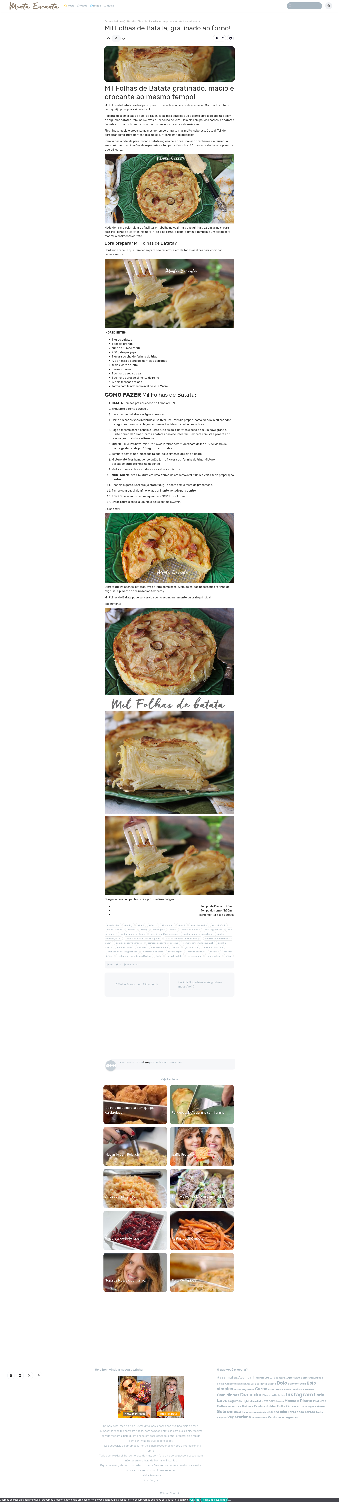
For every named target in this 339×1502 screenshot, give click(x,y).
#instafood (167, 925)
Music (110, 5)
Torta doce (296, 1412)
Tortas (310, 1412)
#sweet (131, 929)
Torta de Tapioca (184, 1280)
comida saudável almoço (132, 934)
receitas (214, 951)
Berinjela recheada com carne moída (198, 1196)
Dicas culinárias (273, 1395)
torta (158, 956)
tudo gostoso (214, 956)
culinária (141, 947)
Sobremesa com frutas (255, 1412)
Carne (261, 1388)
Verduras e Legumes (190, 21)
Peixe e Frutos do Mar (259, 1406)
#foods (153, 925)
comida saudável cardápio (164, 934)
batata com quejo (191, 929)
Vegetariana (239, 1417)
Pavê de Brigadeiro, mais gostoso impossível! (200, 984)
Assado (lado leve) (115, 21)
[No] (229, 1500)
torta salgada (194, 956)
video (228, 956)
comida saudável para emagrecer (143, 938)
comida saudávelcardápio (129, 943)
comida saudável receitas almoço (183, 938)
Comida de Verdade (303, 1389)
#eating (128, 925)
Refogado (310, 1406)
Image (97, 5)
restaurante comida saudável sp (134, 956)
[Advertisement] (169, 1029)
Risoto (321, 1406)
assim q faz (159, 929)
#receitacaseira (199, 925)
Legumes (235, 1401)
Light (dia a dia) (251, 1401)
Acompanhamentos (254, 1377)
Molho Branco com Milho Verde (137, 984)
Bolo (282, 1383)
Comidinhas (228, 1395)
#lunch (182, 925)
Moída (231, 1406)
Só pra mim (277, 1412)
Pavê (239, 1406)
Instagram (299, 1395)
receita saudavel (196, 951)
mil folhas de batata (153, 951)
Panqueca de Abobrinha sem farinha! (198, 1113)
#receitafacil (218, 925)
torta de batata (174, 956)
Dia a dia (142, 21)
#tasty (144, 929)
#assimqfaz (113, 925)
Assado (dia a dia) (235, 1383)
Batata (131, 21)
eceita (176, 947)
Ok (192, 1499)
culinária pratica (159, 947)
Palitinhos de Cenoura (187, 1238)
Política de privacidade (214, 1499)
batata (173, 929)
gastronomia (191, 947)
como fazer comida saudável (198, 943)
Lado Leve (155, 21)
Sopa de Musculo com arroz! (125, 1280)
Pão (288, 1406)
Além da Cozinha (278, 1378)
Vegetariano (170, 21)
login (146, 1062)
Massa (280, 1401)
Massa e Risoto (298, 1401)
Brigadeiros (248, 1389)
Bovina (237, 1389)
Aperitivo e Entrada (300, 1377)
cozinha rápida (124, 947)
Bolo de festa (297, 1383)
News (70, 5)
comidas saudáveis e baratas (163, 943)
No (197, 1499)
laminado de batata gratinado (122, 951)
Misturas (319, 1401)
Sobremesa (229, 1411)
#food (141, 925)
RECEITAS (298, 1406)
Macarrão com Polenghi (122, 1154)
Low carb (269, 1401)
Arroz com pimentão (120, 1196)
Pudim (281, 1406)
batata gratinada (213, 929)
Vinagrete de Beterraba (122, 1238)
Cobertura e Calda (279, 1389)
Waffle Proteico (183, 1154)
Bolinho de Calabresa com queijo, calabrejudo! (129, 1110)
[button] (219, 38)
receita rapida (175, 951)
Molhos (222, 1406)
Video (83, 5)
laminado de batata (213, 947)
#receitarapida (114, 929)
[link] (230, 38)
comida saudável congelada (197, 934)
